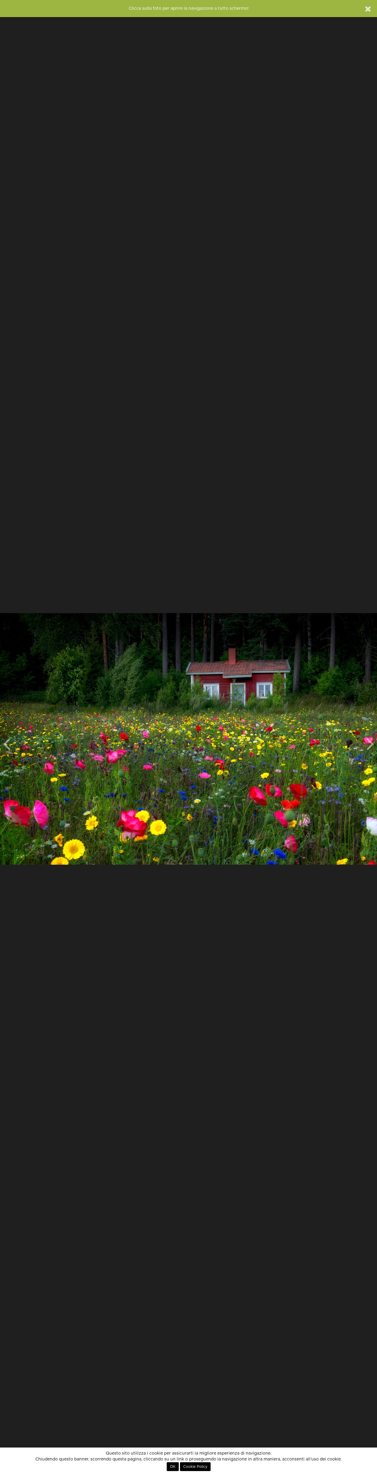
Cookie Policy (195, 1466)
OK (173, 1466)
